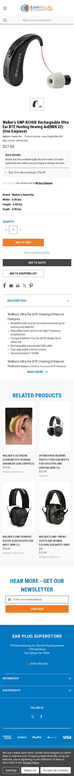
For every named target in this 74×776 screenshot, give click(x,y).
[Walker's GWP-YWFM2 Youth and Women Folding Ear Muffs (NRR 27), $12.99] (55, 507)
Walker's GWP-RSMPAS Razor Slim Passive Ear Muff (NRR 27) (18, 540)
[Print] (18, 285)
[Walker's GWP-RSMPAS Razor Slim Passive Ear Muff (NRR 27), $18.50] (18, 507)
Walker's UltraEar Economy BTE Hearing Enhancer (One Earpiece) (18, 459)
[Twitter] (24, 285)
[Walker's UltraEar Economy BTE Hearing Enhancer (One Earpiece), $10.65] (18, 426)
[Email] (11, 285)
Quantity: (9, 221)
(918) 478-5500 (38, 663)
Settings (11, 770)
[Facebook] (4, 285)
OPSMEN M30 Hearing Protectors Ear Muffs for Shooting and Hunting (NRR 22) (54, 461)
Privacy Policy (31, 762)
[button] (42, 183)
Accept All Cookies (55, 770)
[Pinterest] (31, 285)
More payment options (37, 252)
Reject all (30, 770)
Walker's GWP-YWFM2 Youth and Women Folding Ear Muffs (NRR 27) (54, 543)
